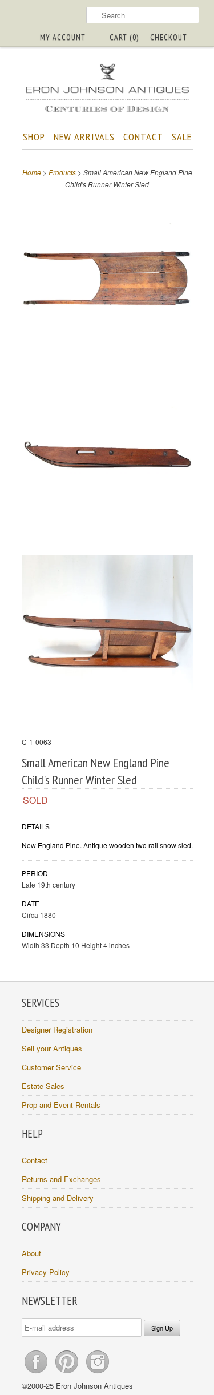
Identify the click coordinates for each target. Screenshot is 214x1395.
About (31, 1253)
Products (62, 172)
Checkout (168, 37)
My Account (63, 37)
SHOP (34, 136)
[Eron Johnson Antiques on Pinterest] (68, 1373)
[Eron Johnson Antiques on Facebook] (37, 1373)
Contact (34, 1160)
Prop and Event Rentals (61, 1104)
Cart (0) (124, 37)
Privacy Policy (46, 1272)
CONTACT (143, 136)
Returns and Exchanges (61, 1179)
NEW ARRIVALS (84, 136)
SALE (182, 136)
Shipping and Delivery (58, 1197)
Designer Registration (57, 1029)
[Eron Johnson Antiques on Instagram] (97, 1373)
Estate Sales (43, 1085)
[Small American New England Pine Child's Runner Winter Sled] (107, 280)
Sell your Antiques (52, 1048)
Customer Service (51, 1067)
